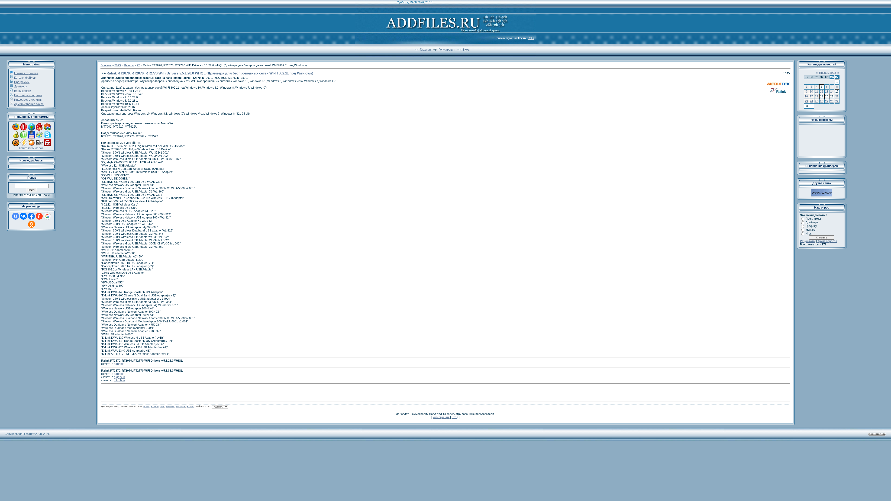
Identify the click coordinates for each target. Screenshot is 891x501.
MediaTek (180, 406)
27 (826, 101)
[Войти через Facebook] (31, 216)
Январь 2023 (827, 72)
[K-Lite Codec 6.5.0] (39, 137)
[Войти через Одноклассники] (31, 224)
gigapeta (119, 377)
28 (831, 101)
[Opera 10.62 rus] (23, 129)
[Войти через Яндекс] (39, 216)
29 (837, 101)
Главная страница (26, 73)
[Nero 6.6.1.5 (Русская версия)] (39, 129)
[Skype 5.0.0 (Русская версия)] (47, 137)
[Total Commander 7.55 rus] (31, 137)
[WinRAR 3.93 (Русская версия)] (47, 129)
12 (821, 91)
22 (138, 65)
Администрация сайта (29, 104)
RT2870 (154, 406)
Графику (811, 226)
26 (821, 101)
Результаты (807, 241)
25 (816, 101)
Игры (809, 233)
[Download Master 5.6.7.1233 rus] (31, 129)
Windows (170, 406)
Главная (425, 49)
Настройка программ (28, 95)
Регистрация (447, 49)
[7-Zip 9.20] (39, 145)
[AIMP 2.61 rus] (15, 145)
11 (816, 91)
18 (816, 96)
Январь (129, 65)
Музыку (810, 229)
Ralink (146, 406)
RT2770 (190, 406)
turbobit (118, 364)
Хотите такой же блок (31, 148)
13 (826, 91)
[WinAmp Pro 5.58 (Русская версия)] (23, 145)
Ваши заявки (22, 91)
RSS (531, 38)
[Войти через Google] (47, 216)
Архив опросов (827, 241)
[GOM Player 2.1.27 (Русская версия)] (31, 145)
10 (811, 91)
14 (831, 91)
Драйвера (20, 86)
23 (806, 101)
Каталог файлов (25, 77)
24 (811, 101)
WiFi (162, 406)
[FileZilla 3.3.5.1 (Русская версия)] (47, 145)
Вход (466, 49)
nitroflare (119, 380)
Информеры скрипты (28, 99)
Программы (21, 82)
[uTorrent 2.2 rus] (23, 137)
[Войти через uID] (15, 216)
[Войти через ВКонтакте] (23, 216)
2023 (117, 65)
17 (811, 96)
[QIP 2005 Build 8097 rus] (15, 137)
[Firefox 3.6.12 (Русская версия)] (15, 129)
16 (806, 96)
